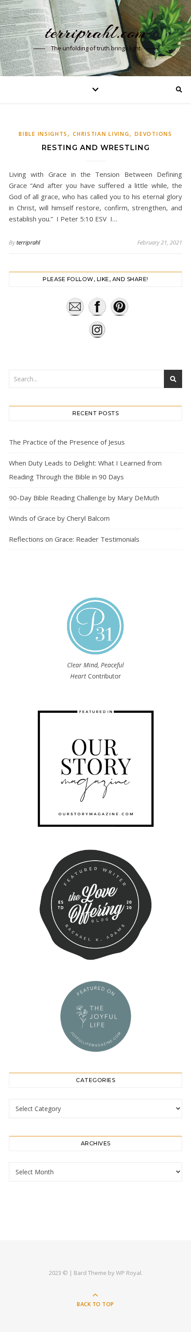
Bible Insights (43, 134)
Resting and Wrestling (96, 147)
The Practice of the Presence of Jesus (67, 441)
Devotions (153, 134)
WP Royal (128, 1273)
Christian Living (101, 134)
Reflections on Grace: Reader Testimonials (74, 539)
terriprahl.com (95, 32)
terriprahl (28, 242)
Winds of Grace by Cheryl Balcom (59, 518)
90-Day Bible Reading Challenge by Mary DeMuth (84, 497)
